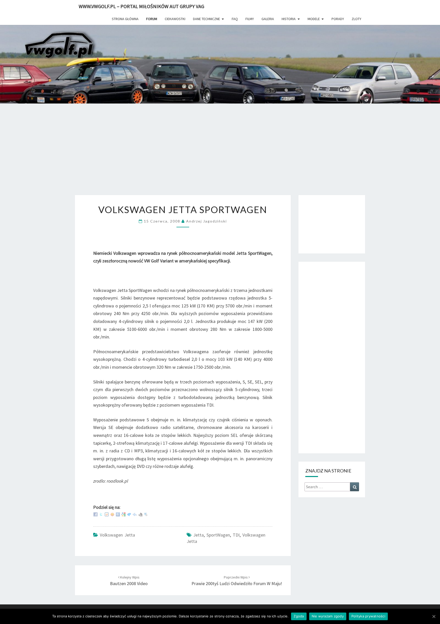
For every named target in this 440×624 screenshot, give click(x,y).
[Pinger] (129, 514)
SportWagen (218, 535)
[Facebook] (95, 514)
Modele (314, 19)
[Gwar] (118, 514)
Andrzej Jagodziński (206, 221)
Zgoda (299, 616)
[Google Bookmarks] (123, 514)
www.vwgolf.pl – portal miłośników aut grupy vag (141, 6)
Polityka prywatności (368, 616)
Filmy (249, 19)
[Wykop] (107, 514)
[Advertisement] (220, 152)
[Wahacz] (146, 514)
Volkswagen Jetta (117, 535)
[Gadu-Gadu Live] (112, 514)
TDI (236, 535)
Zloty (356, 19)
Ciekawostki (175, 19)
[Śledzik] (135, 514)
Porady (338, 19)
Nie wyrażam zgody (328, 616)
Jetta (198, 535)
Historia (289, 19)
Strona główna (125, 19)
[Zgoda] (433, 616)
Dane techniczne (206, 19)
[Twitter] (101, 514)
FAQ (235, 19)
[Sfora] (140, 514)
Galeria (268, 19)
